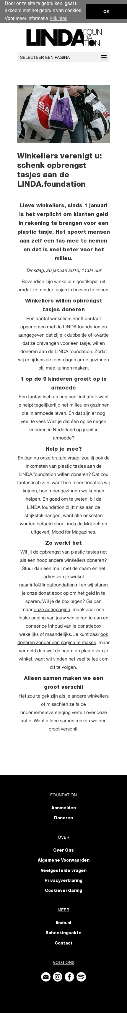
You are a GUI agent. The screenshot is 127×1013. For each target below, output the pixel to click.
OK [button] (106, 11)
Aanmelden (63, 808)
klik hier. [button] (58, 18)
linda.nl (63, 923)
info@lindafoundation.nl (55, 584)
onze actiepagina (52, 609)
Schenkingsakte (63, 933)
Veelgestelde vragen (64, 871)
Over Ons (63, 851)
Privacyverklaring (63, 881)
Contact (64, 944)
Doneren (63, 818)
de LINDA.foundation (78, 326)
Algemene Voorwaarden (63, 861)
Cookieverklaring (63, 891)
